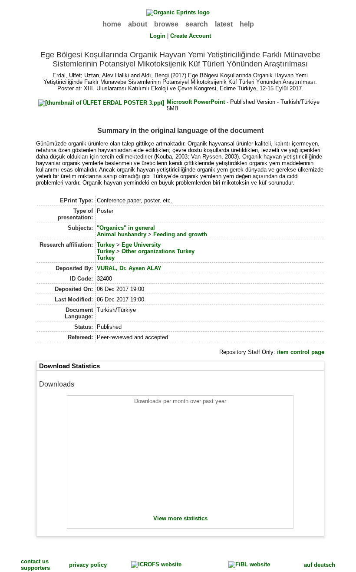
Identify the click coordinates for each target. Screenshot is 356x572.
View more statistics (180, 518)
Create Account (190, 36)
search (196, 24)
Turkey (106, 244)
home (111, 24)
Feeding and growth (180, 234)
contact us (35, 561)
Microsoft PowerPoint (196, 102)
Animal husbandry (121, 234)
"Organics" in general (126, 228)
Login (157, 36)
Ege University (141, 244)
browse (166, 24)
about (137, 24)
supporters (35, 568)
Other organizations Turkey (158, 251)
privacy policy (88, 565)
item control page (300, 352)
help (247, 24)
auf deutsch (319, 565)
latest (224, 24)
